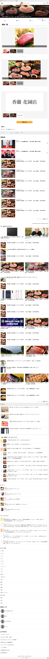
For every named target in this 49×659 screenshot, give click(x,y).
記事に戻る (24, 122)
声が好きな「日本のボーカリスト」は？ (11, 488)
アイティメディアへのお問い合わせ (7, 644)
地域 (1, 589)
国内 (1, 584)
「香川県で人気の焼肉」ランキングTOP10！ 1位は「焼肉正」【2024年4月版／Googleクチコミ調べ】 (16, 16)
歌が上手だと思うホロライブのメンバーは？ (12, 493)
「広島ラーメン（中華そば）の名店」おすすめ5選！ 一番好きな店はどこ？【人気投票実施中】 (25, 452)
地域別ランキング (11, 129)
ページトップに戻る (24, 657)
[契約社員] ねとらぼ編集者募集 (6, 642)
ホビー (2, 569)
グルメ (4, 129)
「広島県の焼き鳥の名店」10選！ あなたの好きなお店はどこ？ (19, 440)
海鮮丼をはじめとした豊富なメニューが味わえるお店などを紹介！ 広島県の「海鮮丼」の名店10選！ (26, 461)
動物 (1, 582)
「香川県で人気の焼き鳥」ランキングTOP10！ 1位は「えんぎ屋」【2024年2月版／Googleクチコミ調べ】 (27, 478)
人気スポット (3, 576)
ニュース (2, 563)
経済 (1, 600)
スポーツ (2, 561)
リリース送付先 (3, 647)
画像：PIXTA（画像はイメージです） (43, 18)
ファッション (3, 566)
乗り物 (2, 574)
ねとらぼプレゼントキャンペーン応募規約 (8, 639)
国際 (1, 587)
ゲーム (2, 558)
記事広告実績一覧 (4, 652)
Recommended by (40, 401)
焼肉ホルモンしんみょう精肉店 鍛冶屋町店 (25, 46)
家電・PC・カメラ (4, 592)
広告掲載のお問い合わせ (5, 650)
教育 (1, 597)
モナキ (6, 626)
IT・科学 (2, 550)
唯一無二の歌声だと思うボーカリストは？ (12, 509)
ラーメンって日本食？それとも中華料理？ (12, 499)
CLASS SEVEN (8, 621)
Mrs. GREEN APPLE (9, 610)
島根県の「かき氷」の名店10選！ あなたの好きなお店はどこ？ (19, 444)
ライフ (2, 571)
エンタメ (2, 553)
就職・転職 (3, 595)
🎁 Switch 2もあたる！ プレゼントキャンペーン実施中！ (9, 0)
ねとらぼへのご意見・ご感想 (6, 637)
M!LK (6, 616)
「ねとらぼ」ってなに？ (5, 634)
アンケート (2, 485)
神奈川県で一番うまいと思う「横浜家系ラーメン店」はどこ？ (16, 504)
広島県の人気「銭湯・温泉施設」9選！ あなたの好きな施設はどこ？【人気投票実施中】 (24, 448)
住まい (2, 579)
